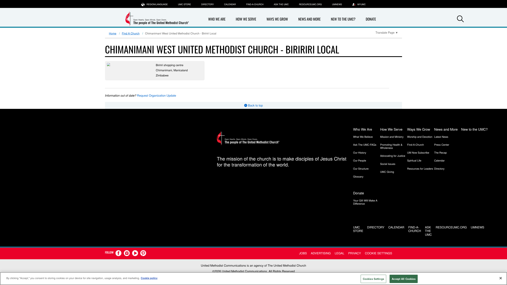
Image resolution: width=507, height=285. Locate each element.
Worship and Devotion (419, 137)
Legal (339, 253)
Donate (371, 19)
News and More (309, 19)
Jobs (303, 253)
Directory (207, 4)
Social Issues (387, 164)
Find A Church (130, 33)
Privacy (354, 253)
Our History (359, 152)
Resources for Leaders (420, 168)
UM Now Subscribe (418, 152)
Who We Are (216, 19)
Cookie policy (149, 278)
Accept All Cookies (403, 279)
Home (112, 33)
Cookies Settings (373, 279)
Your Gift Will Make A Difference (365, 202)
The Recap (440, 152)
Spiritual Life (414, 160)
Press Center (441, 144)
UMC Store (184, 4)
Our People (359, 160)
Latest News (441, 137)
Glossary (358, 176)
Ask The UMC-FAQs (364, 144)
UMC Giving (387, 172)
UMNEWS (337, 4)
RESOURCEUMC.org (310, 4)
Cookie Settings (378, 253)
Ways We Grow (277, 19)
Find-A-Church (254, 4)
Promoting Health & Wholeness (391, 146)
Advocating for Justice (392, 156)
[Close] (500, 278)
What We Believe (363, 137)
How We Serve (246, 19)
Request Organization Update (156, 95)
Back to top (255, 105)
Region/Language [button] (157, 4)
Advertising (321, 253)
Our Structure (361, 168)
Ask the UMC (281, 4)
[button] (460, 19)
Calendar (230, 4)
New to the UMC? (343, 19)
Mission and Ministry (391, 137)
